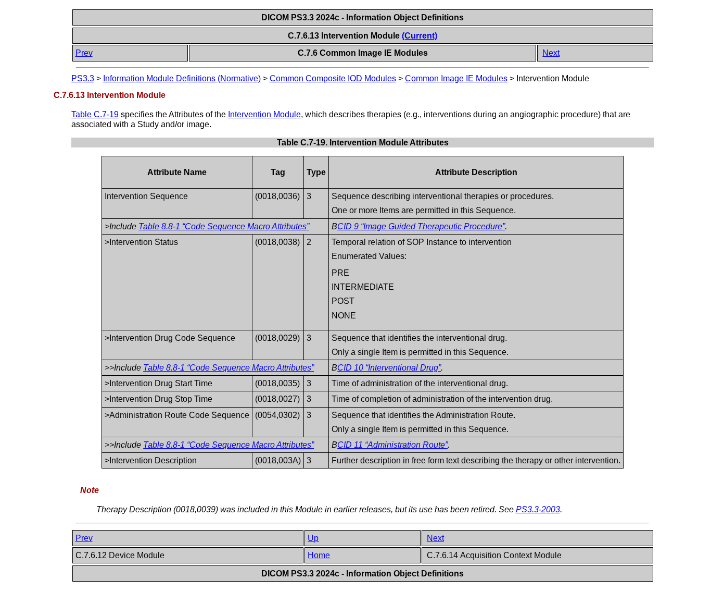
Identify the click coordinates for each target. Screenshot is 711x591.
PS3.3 (82, 78)
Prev (84, 52)
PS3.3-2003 (538, 509)
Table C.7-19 (95, 114)
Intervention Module (264, 114)
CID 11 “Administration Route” (392, 444)
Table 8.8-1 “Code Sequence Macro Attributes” (223, 226)
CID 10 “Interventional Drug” (389, 367)
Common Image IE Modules (456, 78)
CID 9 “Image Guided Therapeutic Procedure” (421, 226)
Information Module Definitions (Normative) (182, 78)
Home (319, 555)
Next (551, 52)
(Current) (419, 35)
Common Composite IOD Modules (333, 78)
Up (313, 538)
